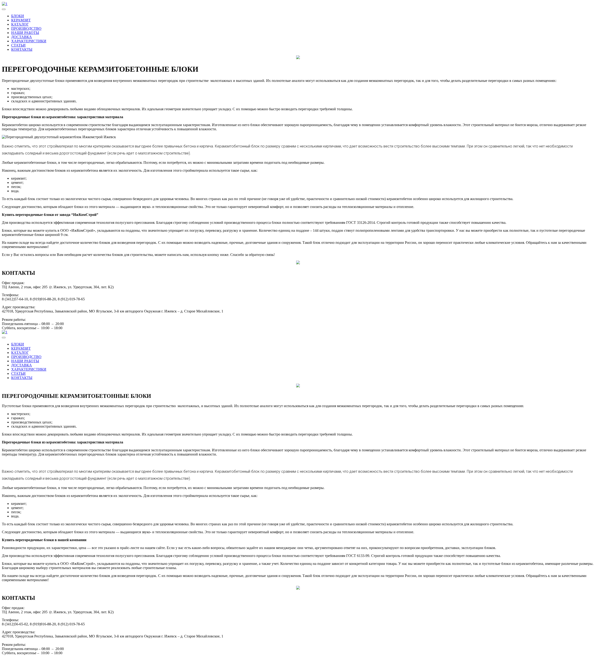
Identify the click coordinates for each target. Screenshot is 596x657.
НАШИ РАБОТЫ (25, 33)
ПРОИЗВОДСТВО (26, 28)
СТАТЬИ (18, 45)
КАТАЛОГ (20, 24)
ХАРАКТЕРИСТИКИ (28, 41)
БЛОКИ (17, 16)
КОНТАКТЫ (21, 49)
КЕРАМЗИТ (21, 20)
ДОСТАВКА (21, 37)
